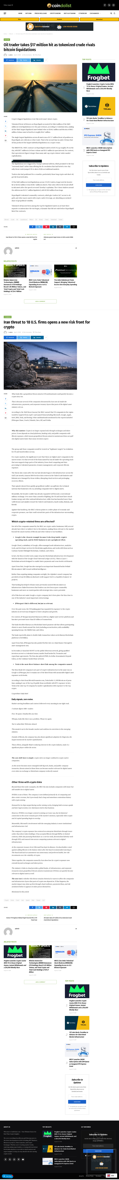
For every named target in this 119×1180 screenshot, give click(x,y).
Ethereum (83, 13)
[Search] (111, 13)
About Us (81, 1176)
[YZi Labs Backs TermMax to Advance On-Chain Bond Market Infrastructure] (98, 106)
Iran (22, 900)
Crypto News (55, 13)
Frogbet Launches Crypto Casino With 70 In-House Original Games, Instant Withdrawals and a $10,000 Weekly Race (100, 87)
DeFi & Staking (70, 13)
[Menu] (5, 13)
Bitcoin (28, 13)
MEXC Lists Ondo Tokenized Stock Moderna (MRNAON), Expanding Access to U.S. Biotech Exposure (39, 283)
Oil (36, 219)
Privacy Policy (97, 192)
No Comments (28, 55)
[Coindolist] (59, 5)
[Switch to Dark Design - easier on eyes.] (114, 13)
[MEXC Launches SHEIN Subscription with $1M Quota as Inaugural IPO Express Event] (98, 136)
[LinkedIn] (5, 131)
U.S (43, 900)
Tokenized (54, 219)
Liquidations (23, 219)
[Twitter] (5, 126)
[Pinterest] (5, 136)
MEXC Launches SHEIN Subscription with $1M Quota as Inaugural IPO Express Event (99, 150)
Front (17, 900)
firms (12, 900)
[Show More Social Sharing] (46, 60)
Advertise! (99, 19)
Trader (60, 219)
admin (11, 55)
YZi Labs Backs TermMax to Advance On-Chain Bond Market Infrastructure (100, 119)
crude (12, 219)
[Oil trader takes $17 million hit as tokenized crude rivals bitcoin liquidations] (40, 88)
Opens (27, 900)
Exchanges (94, 13)
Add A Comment (40, 301)
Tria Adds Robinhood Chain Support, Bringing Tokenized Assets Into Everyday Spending (65, 282)
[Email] (5, 140)
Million (31, 219)
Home (20, 13)
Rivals (41, 219)
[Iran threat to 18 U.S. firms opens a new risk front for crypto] (40, 366)
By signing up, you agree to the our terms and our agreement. (77, 1108)
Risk (33, 900)
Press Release (41, 13)
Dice (19, 19)
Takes (46, 219)
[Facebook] (5, 121)
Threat (38, 900)
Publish (59, 19)
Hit (17, 219)
